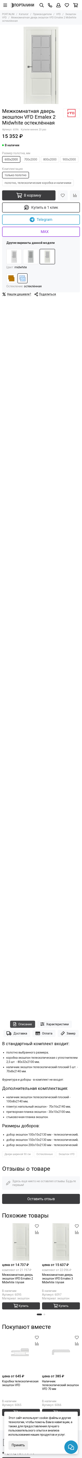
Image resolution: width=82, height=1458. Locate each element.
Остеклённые (44, 1154)
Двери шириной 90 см (17, 1154)
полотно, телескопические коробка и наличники (38, 182)
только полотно (15, 175)
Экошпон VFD (66, 1154)
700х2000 (30, 159)
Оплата (47, 1033)
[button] (39, 1314)
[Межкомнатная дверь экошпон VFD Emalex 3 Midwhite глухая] (61, 1242)
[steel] (30, 256)
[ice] (14, 256)
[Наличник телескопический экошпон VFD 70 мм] (61, 1353)
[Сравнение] (75, 195)
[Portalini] (23, 5)
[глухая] (11, 278)
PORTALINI (8, 14)
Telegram (44, 219)
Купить (24, 1306)
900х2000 (69, 159)
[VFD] (71, 113)
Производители (42, 14)
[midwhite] (47, 256)
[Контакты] (50, 5)
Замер (71, 1033)
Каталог (24, 14)
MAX (45, 231)
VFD (58, 14)
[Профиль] (58, 5)
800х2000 (50, 159)
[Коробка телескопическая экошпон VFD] (21, 1353)
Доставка (20, 1033)
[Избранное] (63, 195)
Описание (25, 1024)
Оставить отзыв (41, 1199)
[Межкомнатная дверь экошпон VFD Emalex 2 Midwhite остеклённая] (41, 65)
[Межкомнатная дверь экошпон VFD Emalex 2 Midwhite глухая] (21, 1242)
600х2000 (11, 159)
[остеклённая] (22, 278)
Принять (18, 1445)
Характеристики (57, 1024)
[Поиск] (41, 5)
